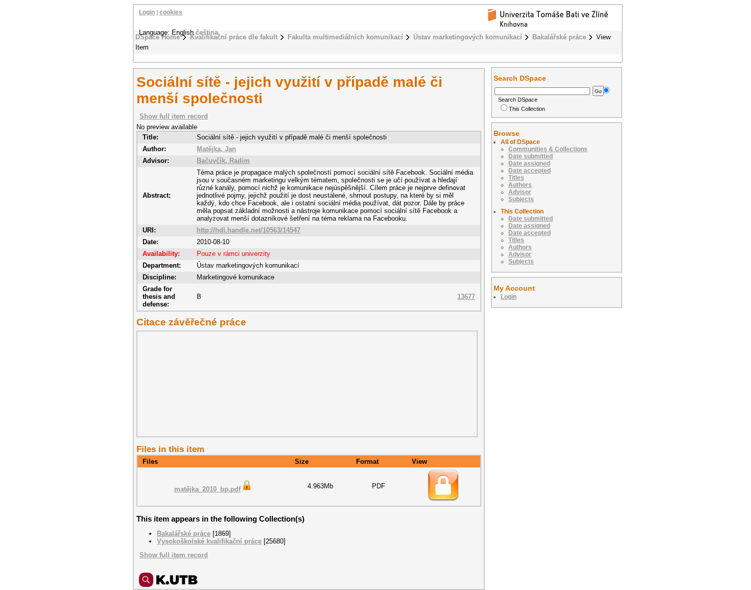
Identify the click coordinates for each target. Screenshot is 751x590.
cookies (170, 12)
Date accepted (529, 170)
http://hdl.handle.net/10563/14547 (248, 230)
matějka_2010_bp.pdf (207, 489)
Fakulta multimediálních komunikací (345, 37)
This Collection (527, 109)
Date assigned (529, 163)
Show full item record (173, 116)
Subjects (521, 199)
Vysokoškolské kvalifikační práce (209, 541)
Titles (516, 177)
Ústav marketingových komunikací (467, 37)
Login (147, 12)
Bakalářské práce (559, 37)
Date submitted (530, 156)
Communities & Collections (548, 149)
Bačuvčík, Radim (223, 160)
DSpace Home (157, 37)
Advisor (519, 192)
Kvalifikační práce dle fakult (233, 37)
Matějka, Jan (216, 149)
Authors (520, 184)
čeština (207, 32)
